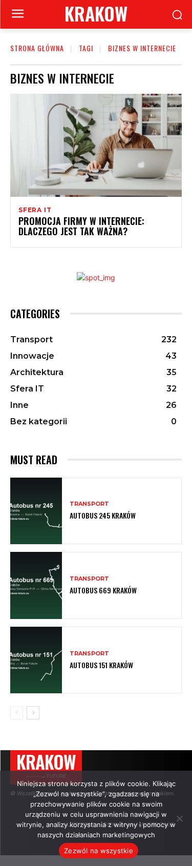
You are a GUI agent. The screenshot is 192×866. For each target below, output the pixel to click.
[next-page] (33, 712)
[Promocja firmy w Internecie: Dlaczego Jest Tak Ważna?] (96, 145)
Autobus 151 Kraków (101, 664)
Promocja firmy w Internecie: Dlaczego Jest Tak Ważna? (81, 226)
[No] (179, 818)
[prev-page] (16, 712)
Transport (89, 504)
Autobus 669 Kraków (103, 590)
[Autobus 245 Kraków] (36, 511)
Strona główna (37, 48)
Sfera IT (34, 210)
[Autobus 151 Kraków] (36, 660)
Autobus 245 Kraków (103, 515)
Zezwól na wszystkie (98, 851)
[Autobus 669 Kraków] (36, 585)
